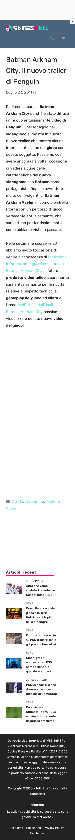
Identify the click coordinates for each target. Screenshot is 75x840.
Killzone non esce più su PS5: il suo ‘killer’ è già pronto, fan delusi (41, 639)
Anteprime (34, 501)
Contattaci (37, 794)
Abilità (17, 501)
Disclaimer (37, 833)
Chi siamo (16, 828)
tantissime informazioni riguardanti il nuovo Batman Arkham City (36, 264)
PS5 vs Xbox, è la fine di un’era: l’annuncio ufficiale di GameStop (41, 689)
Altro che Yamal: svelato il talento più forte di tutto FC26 (40, 590)
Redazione (33, 828)
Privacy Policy (54, 828)
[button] (52, 38)
